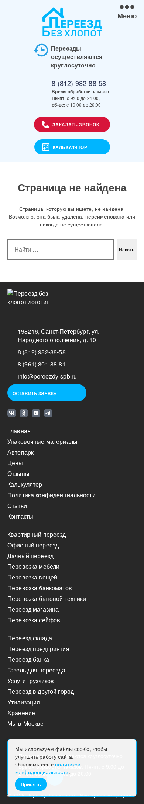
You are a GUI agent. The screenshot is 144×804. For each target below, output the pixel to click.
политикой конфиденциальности (47, 768)
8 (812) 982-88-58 (79, 83)
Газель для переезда (36, 670)
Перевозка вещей (32, 577)
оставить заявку (34, 393)
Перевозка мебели (33, 566)
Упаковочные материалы (42, 441)
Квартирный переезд (36, 534)
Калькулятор (70, 147)
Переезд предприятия (38, 648)
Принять (31, 784)
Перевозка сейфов (33, 620)
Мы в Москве (25, 723)
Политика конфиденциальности (51, 495)
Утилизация (23, 702)
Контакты (20, 516)
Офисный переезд (33, 545)
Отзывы (18, 473)
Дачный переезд (30, 555)
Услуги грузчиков (30, 680)
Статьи (17, 505)
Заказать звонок (75, 124)
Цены (15, 463)
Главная (19, 431)
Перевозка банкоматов (39, 588)
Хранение (21, 713)
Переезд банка (28, 659)
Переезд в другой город (40, 691)
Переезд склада (29, 638)
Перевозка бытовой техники (46, 598)
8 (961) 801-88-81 (42, 364)
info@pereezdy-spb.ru (47, 376)
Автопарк (20, 452)
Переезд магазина (33, 609)
